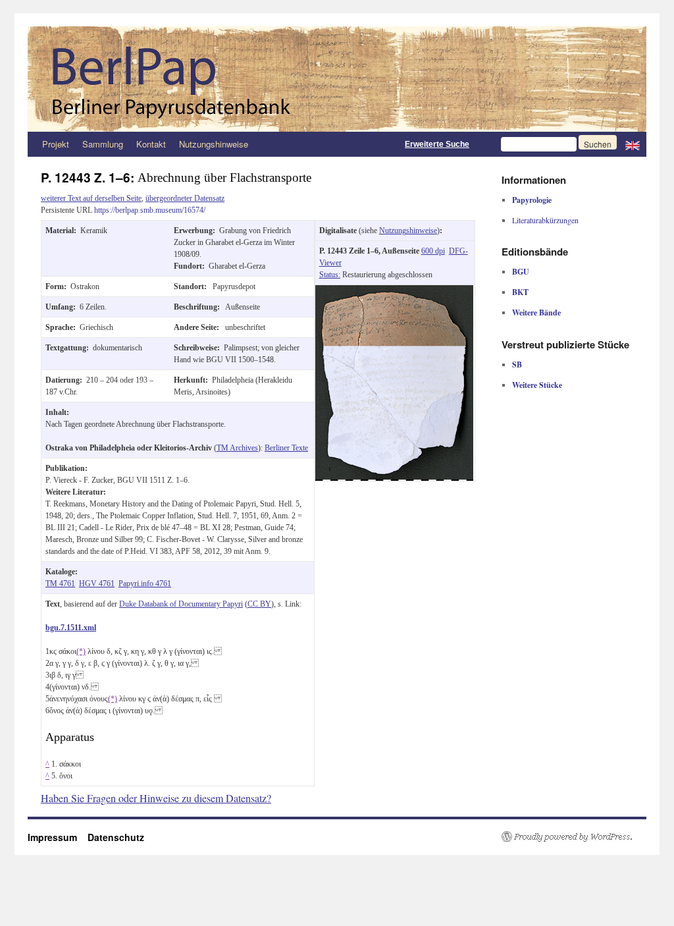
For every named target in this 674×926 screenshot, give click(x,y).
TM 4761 (60, 583)
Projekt (55, 144)
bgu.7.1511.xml (70, 627)
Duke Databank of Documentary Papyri (181, 604)
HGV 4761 (97, 583)
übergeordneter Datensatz (184, 198)
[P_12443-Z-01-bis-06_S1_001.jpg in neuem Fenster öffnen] (394, 291)
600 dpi (433, 251)
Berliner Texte (286, 447)
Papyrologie (532, 199)
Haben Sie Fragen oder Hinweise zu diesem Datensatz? (156, 798)
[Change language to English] (632, 144)
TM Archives (237, 447)
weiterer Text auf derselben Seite (91, 198)
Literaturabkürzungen (545, 220)
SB (517, 364)
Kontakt (151, 144)
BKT (520, 292)
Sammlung (102, 144)
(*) (81, 651)
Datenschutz (116, 837)
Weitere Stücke (537, 385)
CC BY (259, 604)
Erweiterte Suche (437, 144)
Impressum (58, 837)
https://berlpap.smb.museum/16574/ (149, 210)
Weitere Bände (536, 312)
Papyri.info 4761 (144, 583)
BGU (520, 271)
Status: (329, 274)
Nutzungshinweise (213, 144)
